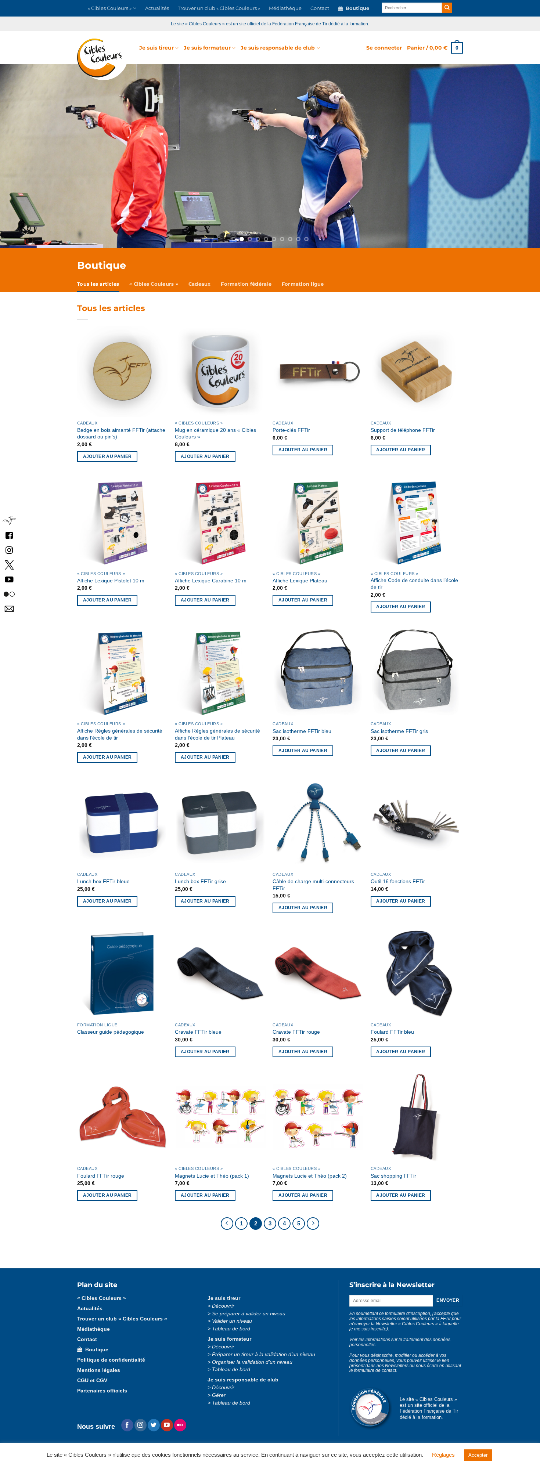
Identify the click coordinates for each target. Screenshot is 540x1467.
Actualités (157, 8)
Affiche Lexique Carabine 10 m (210, 580)
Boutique (356, 8)
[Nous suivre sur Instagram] (140, 1425)
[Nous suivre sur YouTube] (9, 579)
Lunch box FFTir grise (200, 881)
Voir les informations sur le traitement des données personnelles (399, 1342)
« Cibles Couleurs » (110, 8)
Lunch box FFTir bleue (103, 881)
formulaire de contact (375, 1370)
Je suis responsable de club (278, 47)
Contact (319, 8)
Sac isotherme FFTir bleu (302, 731)
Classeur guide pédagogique (110, 1032)
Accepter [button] (477, 1455)
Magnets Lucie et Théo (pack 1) (212, 1176)
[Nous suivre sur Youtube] (167, 1425)
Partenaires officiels (102, 1391)
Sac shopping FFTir (393, 1176)
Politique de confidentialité (111, 1360)
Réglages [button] (443, 1455)
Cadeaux (199, 284)
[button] (384, 47)
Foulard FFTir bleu (392, 1032)
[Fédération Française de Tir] (9, 520)
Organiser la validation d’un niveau (252, 1362)
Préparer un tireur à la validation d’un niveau (263, 1354)
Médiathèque (285, 8)
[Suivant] (313, 1223)
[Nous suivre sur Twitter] (154, 1425)
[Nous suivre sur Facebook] (9, 535)
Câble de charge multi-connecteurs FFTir (313, 884)
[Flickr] (180, 1425)
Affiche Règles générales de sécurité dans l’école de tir (119, 734)
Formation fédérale (246, 284)
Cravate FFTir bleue (198, 1032)
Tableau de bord (231, 1328)
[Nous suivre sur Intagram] (9, 549)
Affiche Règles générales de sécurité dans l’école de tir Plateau (217, 734)
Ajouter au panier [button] (107, 456)
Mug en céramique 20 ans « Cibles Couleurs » (215, 433)
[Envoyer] (447, 8)
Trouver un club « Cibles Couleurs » (219, 8)
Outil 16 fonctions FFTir (398, 881)
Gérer (219, 1395)
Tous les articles (98, 284)
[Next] (493, 156)
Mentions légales (98, 1370)
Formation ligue (303, 284)
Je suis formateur (207, 47)
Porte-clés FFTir (291, 430)
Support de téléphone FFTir (403, 430)
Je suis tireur (156, 47)
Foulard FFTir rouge (100, 1176)
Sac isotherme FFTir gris (399, 731)
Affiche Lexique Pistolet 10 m (110, 580)
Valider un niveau (232, 1321)
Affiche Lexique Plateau (300, 580)
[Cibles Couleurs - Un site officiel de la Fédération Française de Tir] (102, 59)
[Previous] (47, 156)
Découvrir (223, 1306)
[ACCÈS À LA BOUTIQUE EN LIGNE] (270, 156)
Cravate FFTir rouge (296, 1032)
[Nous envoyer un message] (9, 608)
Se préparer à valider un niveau (248, 1313)
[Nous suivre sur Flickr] (9, 593)
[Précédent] (227, 1223)
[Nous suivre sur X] (9, 564)
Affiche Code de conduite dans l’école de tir (414, 583)
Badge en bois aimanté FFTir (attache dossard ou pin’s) (121, 433)
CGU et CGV (92, 1380)
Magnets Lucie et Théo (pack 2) (310, 1176)
